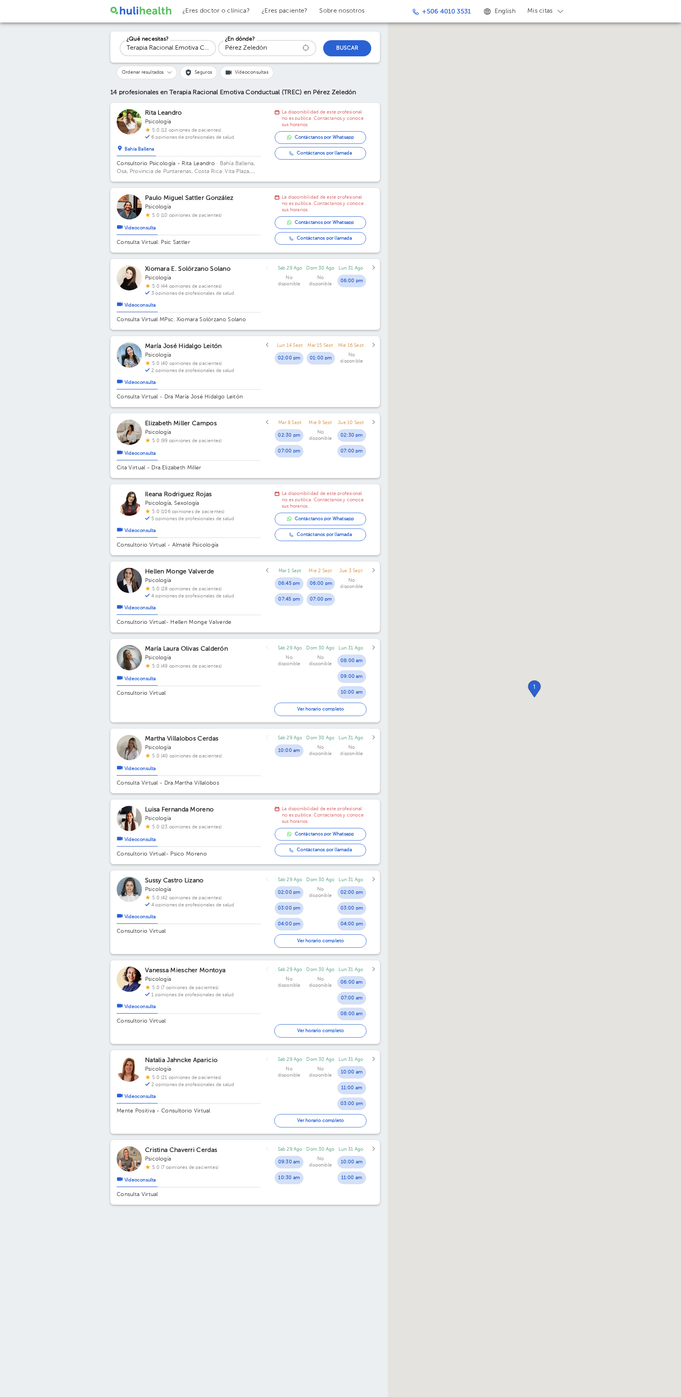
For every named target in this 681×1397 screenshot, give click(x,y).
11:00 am (352, 1088)
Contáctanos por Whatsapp (324, 137)
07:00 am (352, 998)
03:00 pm (289, 908)
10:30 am (289, 1178)
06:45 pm (289, 583)
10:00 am (352, 692)
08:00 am (351, 661)
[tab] (136, 147)
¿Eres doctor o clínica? (216, 11)
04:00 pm (289, 924)
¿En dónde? (240, 39)
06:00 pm (351, 281)
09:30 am (289, 1162)
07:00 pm (289, 451)
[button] (534, 689)
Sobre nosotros (342, 11)
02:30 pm (289, 435)
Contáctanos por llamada (324, 153)
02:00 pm (289, 358)
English (505, 11)
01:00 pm (321, 358)
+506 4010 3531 (446, 12)
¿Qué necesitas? (148, 39)
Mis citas (540, 11)
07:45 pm (289, 599)
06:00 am (351, 982)
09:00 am (351, 676)
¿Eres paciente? (285, 11)
